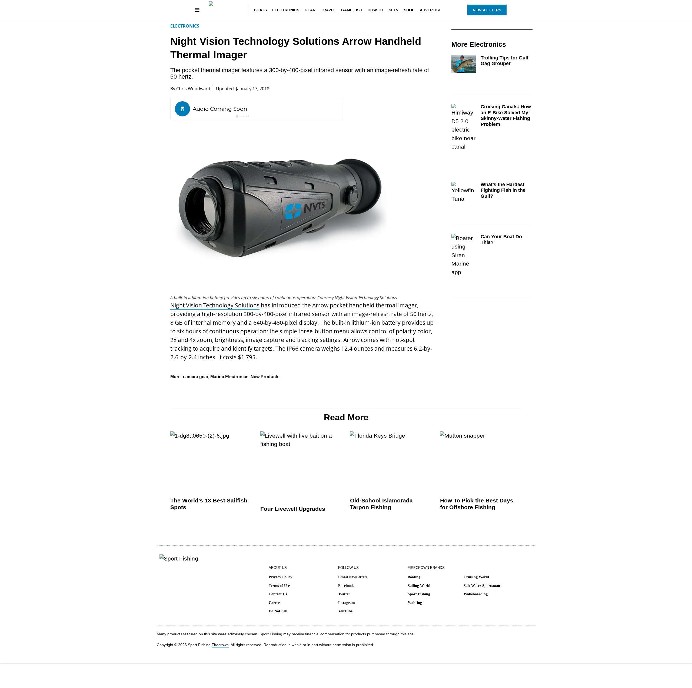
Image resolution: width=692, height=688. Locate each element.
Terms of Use (279, 586)
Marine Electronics (229, 376)
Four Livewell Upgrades (292, 509)
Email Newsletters (352, 577)
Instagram (346, 603)
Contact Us (278, 594)
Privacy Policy (280, 577)
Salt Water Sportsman (482, 586)
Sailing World (419, 586)
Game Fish (351, 10)
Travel (328, 10)
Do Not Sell (278, 611)
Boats (260, 10)
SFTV (393, 10)
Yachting (415, 603)
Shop (409, 10)
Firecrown (220, 645)
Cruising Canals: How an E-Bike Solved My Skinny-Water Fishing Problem (506, 115)
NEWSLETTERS (487, 10)
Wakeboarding (476, 594)
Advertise (430, 10)
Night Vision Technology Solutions (215, 305)
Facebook (346, 586)
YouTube (345, 611)
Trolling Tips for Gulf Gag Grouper (504, 60)
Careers (275, 603)
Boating (414, 577)
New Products (265, 376)
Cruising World (476, 577)
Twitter (344, 594)
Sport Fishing (419, 594)
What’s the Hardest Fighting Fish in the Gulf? (503, 190)
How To (375, 10)
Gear (310, 10)
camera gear (195, 376)
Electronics (285, 10)
